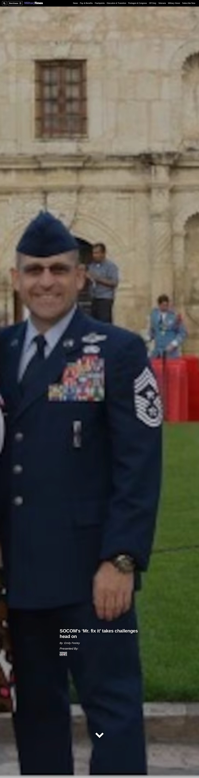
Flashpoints (100, 3)
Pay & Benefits (86, 3)
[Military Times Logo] (33, 3)
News (75, 3)
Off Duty (152, 3)
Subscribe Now (188, 3)
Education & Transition (116, 3)
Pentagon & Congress (137, 3)
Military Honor (174, 3)
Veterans (162, 3)
